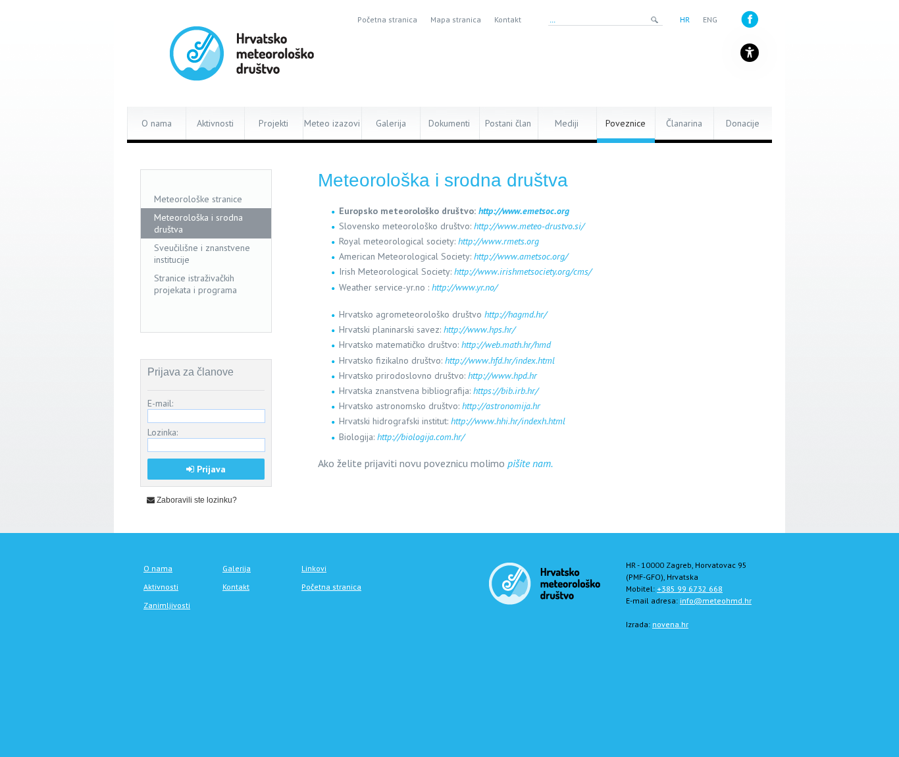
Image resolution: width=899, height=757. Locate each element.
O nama (156, 123)
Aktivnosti (215, 123)
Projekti (273, 123)
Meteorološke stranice (198, 199)
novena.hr (670, 624)
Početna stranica (387, 19)
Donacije (742, 123)
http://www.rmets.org (498, 241)
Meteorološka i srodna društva (198, 223)
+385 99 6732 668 (690, 589)
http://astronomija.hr (501, 406)
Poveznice (625, 123)
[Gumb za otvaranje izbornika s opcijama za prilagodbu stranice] (749, 52)
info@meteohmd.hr (716, 600)
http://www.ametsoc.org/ (521, 256)
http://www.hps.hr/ (479, 329)
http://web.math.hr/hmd (506, 344)
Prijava (210, 469)
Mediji (566, 123)
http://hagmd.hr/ (515, 314)
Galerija (391, 123)
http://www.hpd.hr (502, 375)
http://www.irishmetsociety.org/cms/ (523, 271)
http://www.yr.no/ (465, 287)
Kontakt (507, 19)
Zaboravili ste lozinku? (196, 500)
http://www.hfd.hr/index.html (500, 360)
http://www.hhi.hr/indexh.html (508, 421)
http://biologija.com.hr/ (421, 437)
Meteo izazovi (332, 123)
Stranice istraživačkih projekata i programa (195, 284)
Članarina (684, 123)
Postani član (508, 123)
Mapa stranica (455, 19)
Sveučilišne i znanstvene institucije (202, 254)
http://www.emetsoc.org (523, 211)
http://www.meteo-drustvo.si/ (529, 226)
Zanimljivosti (166, 605)
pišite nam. (530, 463)
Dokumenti (449, 123)
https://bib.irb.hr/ (505, 391)
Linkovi (313, 568)
